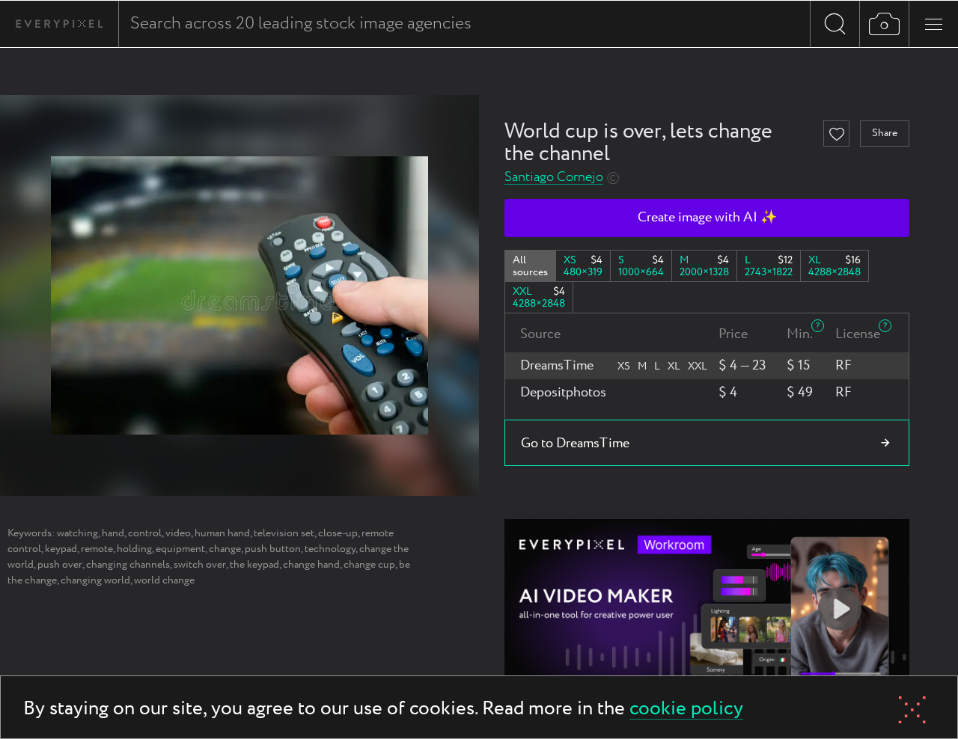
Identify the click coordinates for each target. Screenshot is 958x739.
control (145, 533)
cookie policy (686, 709)
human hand (222, 533)
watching (77, 533)
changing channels (128, 564)
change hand (311, 564)
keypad (61, 549)
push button (273, 549)
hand (113, 533)
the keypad (254, 564)
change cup (369, 564)
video (178, 533)
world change (164, 580)
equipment (180, 549)
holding (134, 549)
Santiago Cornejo (553, 178)
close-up (338, 533)
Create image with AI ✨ (707, 217)
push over (59, 564)
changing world (95, 580)
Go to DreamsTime (575, 443)
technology (330, 549)
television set (284, 533)
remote (97, 549)
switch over (200, 564)
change (225, 549)
